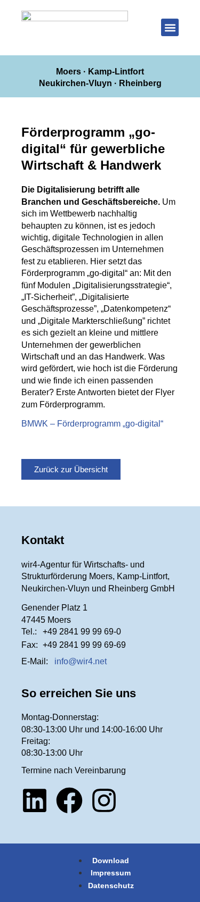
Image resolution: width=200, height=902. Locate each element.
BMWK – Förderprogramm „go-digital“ (92, 423)
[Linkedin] (34, 800)
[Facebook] (69, 800)
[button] (170, 27)
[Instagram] (104, 800)
